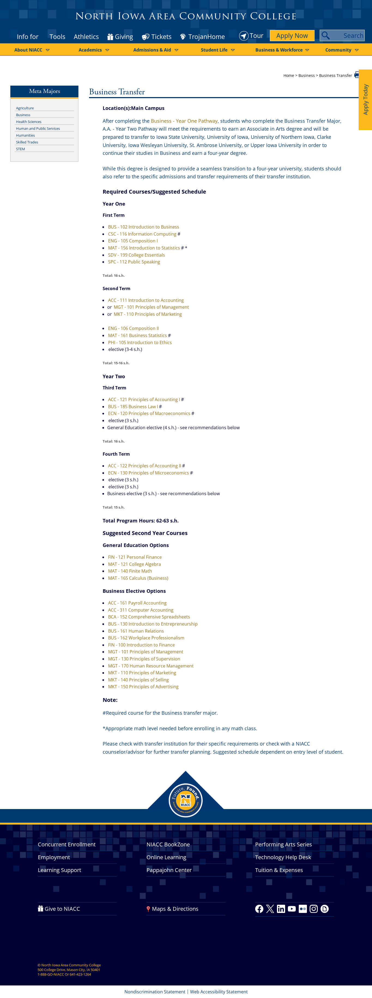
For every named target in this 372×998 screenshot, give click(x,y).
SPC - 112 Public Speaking (134, 262)
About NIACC (28, 50)
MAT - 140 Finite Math (130, 571)
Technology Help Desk (283, 857)
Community (338, 50)
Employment (54, 857)
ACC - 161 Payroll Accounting (137, 603)
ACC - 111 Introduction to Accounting (146, 300)
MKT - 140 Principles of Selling (138, 680)
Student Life (214, 50)
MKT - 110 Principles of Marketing (148, 314)
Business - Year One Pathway (184, 121)
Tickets (161, 36)
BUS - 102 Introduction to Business (143, 227)
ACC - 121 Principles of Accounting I (144, 399)
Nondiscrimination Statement (154, 992)
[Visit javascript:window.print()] (358, 76)
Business (306, 75)
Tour (256, 35)
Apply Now (292, 35)
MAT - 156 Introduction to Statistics (144, 248)
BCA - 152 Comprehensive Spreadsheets (149, 617)
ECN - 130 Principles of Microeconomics (148, 473)
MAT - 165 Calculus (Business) (138, 578)
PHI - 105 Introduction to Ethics (140, 342)
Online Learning (166, 857)
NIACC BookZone (168, 844)
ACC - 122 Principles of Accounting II (144, 466)
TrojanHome (206, 37)
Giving (124, 37)
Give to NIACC (62, 908)
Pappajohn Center (169, 870)
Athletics (86, 36)
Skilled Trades (27, 142)
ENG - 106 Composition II (133, 328)
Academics (90, 50)
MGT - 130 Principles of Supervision (144, 659)
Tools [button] (57, 36)
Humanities (25, 135)
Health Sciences (28, 121)
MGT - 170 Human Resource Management (151, 666)
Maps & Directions (175, 908)
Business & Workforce (279, 50)
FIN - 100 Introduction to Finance (141, 645)
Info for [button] (27, 36)
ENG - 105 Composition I (133, 241)
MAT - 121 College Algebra (134, 564)
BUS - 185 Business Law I (133, 407)
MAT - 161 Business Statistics (137, 335)
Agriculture (25, 108)
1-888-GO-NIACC (51, 974)
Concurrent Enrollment (67, 844)
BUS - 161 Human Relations (136, 631)
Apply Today (365, 99)
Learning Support (59, 870)
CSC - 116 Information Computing (142, 234)
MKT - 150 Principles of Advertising (143, 687)
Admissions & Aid (152, 50)
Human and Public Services (38, 128)
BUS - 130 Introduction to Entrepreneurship (153, 624)
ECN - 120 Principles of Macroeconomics (149, 413)
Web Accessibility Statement (219, 992)
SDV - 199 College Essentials (136, 255)
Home (288, 75)
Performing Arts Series (283, 844)
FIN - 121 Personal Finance (135, 557)
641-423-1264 (80, 974)
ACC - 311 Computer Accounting (140, 610)
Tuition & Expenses (279, 870)
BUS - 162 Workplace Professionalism (146, 638)
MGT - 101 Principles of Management (151, 307)
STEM (20, 148)
